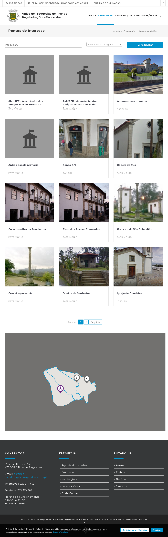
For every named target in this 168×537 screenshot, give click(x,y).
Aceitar (157, 530)
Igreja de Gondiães (129, 293)
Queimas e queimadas (107, 3)
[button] (60, 389)
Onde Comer (69, 493)
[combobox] (104, 44)
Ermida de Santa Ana (76, 293)
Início (116, 31)
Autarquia (124, 15)
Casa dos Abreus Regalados (27, 229)
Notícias (120, 479)
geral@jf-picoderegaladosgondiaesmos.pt (59, 3)
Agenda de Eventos (74, 465)
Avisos (119, 465)
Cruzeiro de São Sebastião (134, 229)
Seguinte (95, 322)
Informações (144, 15)
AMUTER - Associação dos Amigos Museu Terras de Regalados (25, 104)
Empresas (67, 472)
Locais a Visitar (71, 486)
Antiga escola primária (132, 101)
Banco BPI (69, 164)
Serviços (121, 486)
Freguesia (106, 15)
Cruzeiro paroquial (20, 293)
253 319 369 (15, 3)
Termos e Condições (136, 519)
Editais (120, 472)
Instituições (69, 479)
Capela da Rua (126, 164)
